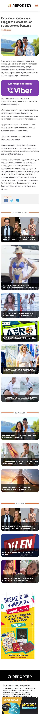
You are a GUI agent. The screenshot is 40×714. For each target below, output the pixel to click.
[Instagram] (17, 200)
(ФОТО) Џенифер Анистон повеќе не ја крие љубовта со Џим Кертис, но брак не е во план (19, 238)
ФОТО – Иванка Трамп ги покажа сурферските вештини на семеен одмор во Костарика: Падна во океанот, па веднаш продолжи (20, 398)
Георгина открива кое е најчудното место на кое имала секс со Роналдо (19, 437)
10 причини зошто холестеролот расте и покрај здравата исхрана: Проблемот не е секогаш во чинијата (20, 463)
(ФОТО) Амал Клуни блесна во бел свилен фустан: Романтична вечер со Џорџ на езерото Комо (18, 314)
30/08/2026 (35, 524)
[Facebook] (6, 200)
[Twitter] (11, 200)
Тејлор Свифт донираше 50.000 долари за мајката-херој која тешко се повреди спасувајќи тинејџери (17, 579)
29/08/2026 (35, 459)
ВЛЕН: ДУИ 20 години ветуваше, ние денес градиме (17, 553)
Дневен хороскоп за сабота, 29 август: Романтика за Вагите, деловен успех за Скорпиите (16, 489)
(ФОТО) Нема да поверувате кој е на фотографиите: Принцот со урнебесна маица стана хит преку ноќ (19, 286)
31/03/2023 (35, 433)
